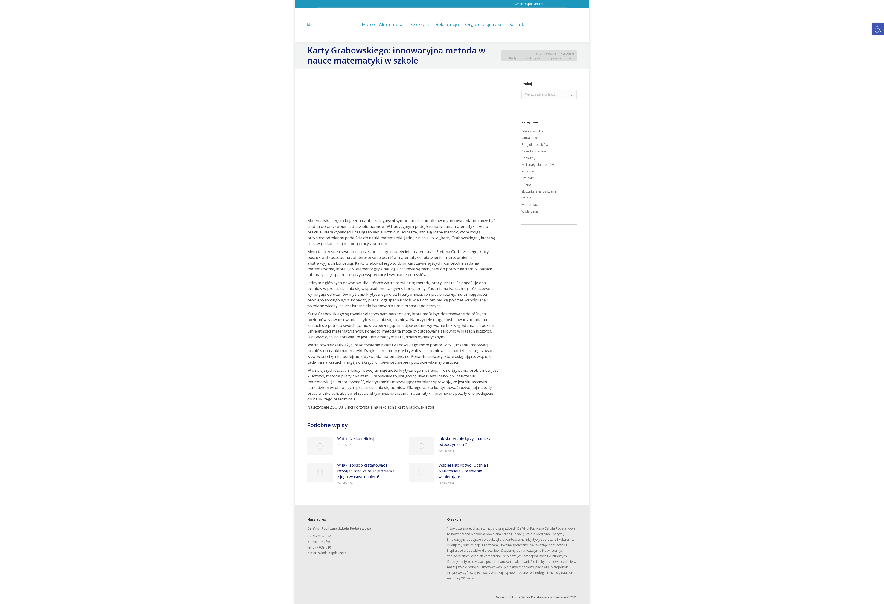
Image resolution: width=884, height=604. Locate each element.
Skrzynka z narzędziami (538, 191)
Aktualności (529, 138)
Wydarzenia (530, 211)
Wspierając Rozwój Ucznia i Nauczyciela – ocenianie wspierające (463, 470)
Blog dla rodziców (534, 144)
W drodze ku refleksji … (358, 438)
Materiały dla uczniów (537, 164)
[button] (878, 29)
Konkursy (528, 158)
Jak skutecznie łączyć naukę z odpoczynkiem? (465, 441)
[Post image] (320, 446)
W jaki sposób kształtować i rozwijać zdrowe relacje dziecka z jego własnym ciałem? (366, 470)
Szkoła (526, 198)
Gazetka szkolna (533, 151)
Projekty (527, 178)
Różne (526, 184)
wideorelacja (530, 204)
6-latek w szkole (533, 131)
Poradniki (528, 171)
